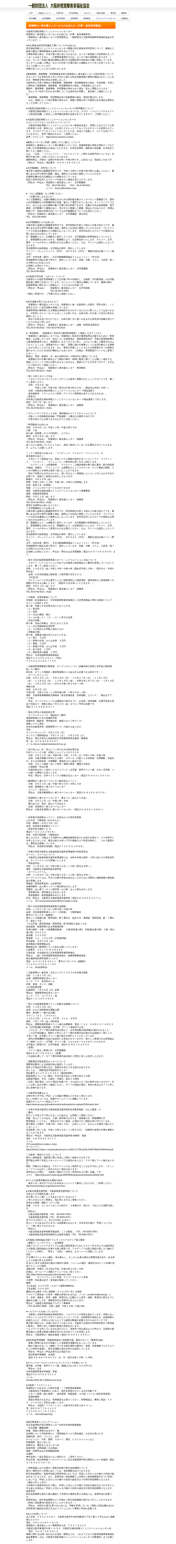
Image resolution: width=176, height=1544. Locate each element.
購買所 (124, 13)
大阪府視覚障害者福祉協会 (65, 5)
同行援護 (32, 18)
